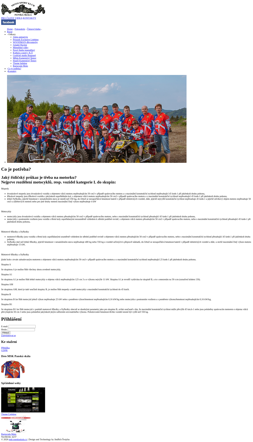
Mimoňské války (20, 47)
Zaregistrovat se (8, 335)
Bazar (9, 31)
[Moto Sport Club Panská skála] (8, 24)
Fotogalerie (20, 29)
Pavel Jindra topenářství (24, 50)
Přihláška (5, 348)
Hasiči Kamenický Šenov (24, 60)
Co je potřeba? (14, 68)
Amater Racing (20, 45)
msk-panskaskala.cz (18, 439)
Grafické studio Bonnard (24, 55)
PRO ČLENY (7, 18)
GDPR (4, 350)
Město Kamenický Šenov (24, 58)
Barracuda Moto (20, 66)
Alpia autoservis (20, 37)
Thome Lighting (8, 414)
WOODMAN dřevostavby (25, 42)
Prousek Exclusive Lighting (26, 39)
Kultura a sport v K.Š (23, 53)
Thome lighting (20, 63)
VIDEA (18, 18)
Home (10, 29)
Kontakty (12, 71)
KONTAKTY (29, 18)
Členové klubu (34, 29)
